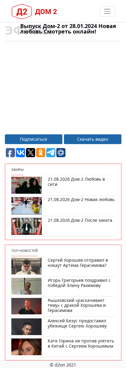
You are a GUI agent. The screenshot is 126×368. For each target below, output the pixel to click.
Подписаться (33, 139)
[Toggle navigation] (107, 11)
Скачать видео (92, 139)
